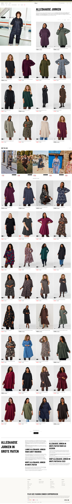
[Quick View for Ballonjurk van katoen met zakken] (35, 423)
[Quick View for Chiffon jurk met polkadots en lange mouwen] (70, 300)
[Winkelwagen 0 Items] (70, 3)
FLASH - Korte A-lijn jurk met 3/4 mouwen (24, 110)
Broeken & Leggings (29, 484)
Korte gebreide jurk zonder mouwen (6, 110)
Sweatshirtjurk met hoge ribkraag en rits (6, 207)
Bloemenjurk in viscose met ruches (5, 269)
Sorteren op (68, 20)
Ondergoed (28, 488)
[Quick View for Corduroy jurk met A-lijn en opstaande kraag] (70, 392)
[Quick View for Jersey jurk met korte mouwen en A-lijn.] (35, 238)
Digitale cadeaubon (52, 484)
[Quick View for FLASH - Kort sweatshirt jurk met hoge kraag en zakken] (70, 49)
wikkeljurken (37, 14)
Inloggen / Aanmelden (41, 482)
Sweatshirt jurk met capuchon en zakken (41, 269)
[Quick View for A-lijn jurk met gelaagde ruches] (70, 423)
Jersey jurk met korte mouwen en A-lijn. (24, 238)
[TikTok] (67, 500)
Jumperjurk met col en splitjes (57, 110)
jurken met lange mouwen (45, 14)
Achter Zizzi (63, 482)
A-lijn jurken (28, 444)
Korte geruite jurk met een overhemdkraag (41, 300)
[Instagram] (64, 500)
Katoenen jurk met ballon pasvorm (23, 392)
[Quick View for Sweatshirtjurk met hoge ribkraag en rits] (18, 207)
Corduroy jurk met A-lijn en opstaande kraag (42, 392)
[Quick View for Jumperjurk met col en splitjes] (70, 110)
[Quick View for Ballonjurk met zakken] (18, 423)
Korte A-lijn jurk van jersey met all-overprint (7, 300)
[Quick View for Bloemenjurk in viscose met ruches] (18, 269)
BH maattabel (51, 483)
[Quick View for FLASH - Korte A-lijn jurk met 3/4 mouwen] (35, 110)
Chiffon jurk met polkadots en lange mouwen (59, 300)
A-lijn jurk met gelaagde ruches (57, 423)
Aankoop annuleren (52, 488)
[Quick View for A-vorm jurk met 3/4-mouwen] (18, 238)
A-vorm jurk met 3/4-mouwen (5, 238)
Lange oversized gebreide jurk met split (41, 110)
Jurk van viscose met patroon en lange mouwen (7, 141)
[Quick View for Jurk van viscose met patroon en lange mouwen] (18, 141)
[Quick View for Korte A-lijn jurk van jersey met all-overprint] (18, 300)
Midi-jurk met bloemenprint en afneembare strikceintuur (60, 238)
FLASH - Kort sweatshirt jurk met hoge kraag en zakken (43, 49)
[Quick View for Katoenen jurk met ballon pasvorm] (35, 392)
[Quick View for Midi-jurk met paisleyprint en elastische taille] (35, 269)
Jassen (28, 483)
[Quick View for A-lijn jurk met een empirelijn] (18, 392)
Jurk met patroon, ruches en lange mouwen (24, 207)
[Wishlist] (52, 23)
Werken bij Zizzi (63, 484)
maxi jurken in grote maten (29, 455)
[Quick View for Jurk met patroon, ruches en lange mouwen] (35, 207)
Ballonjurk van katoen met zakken (23, 423)
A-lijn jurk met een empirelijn (5, 392)
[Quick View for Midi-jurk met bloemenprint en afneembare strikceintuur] (70, 238)
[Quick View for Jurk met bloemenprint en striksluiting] (18, 331)
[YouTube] (68, 500)
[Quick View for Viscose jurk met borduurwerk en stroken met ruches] (35, 331)
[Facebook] (65, 500)
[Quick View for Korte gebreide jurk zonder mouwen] (18, 110)
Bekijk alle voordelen (41, 483)
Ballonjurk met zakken (4, 423)
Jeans (28, 489)
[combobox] (62, 3)
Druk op (62, 483)
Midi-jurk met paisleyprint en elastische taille (24, 269)
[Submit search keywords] (59, 3)
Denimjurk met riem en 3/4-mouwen (40, 423)
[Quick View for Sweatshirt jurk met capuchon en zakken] (70, 269)
